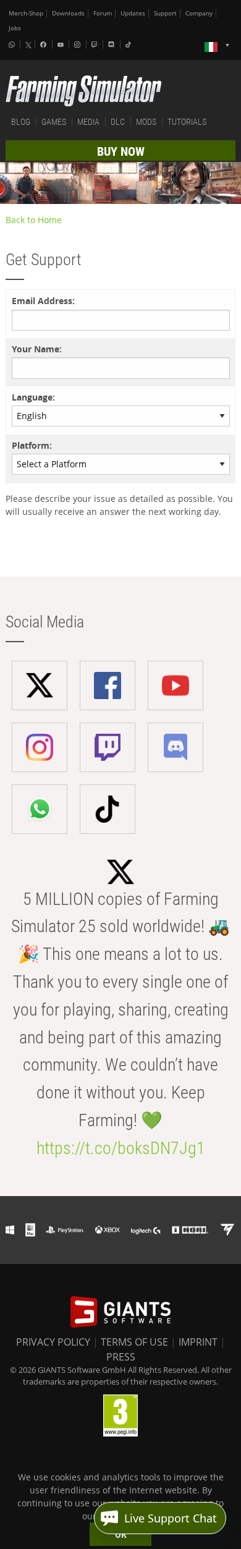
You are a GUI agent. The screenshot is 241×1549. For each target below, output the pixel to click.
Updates (132, 13)
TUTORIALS (186, 122)
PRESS (120, 1357)
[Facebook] (44, 44)
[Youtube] (61, 44)
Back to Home (34, 220)
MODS (146, 122)
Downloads (68, 13)
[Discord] (112, 44)
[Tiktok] (129, 44)
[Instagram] (78, 44)
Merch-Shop (26, 13)
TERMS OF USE (134, 1342)
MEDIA (88, 122)
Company (199, 13)
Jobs (15, 28)
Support (165, 13)
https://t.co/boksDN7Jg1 (120, 1148)
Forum (102, 13)
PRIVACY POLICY (53, 1342)
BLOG (20, 122)
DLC (118, 122)
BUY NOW (121, 151)
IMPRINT (198, 1342)
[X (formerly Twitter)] (28, 45)
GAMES (53, 122)
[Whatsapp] (13, 44)
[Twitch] (95, 44)
